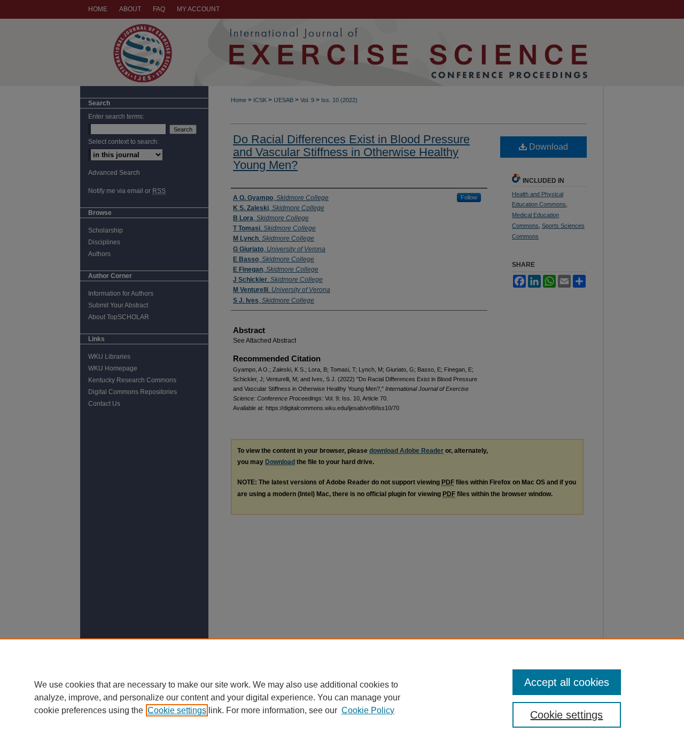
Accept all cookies (566, 682)
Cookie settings (176, 710)
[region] (342, 697)
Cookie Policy (367, 710)
